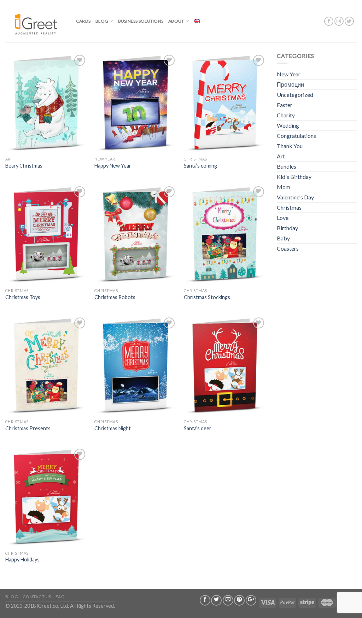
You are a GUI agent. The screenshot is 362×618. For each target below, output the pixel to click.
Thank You (290, 145)
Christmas (289, 207)
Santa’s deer (197, 428)
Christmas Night (112, 428)
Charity (286, 115)
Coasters (288, 248)
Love (282, 217)
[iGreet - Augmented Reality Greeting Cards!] (35, 21)
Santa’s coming (200, 166)
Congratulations (296, 135)
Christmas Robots (114, 297)
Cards (83, 21)
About (176, 21)
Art (281, 156)
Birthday (287, 228)
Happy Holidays (22, 559)
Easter (284, 104)
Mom (283, 186)
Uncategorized (295, 94)
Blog (101, 21)
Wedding (288, 125)
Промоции (290, 84)
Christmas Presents (28, 428)
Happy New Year (112, 166)
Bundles (286, 166)
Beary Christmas (23, 166)
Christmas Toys (22, 297)
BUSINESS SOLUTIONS (140, 21)
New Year (288, 74)
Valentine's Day (295, 197)
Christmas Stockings (207, 297)
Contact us (37, 596)
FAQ (60, 596)
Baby (283, 238)
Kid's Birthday (294, 176)
